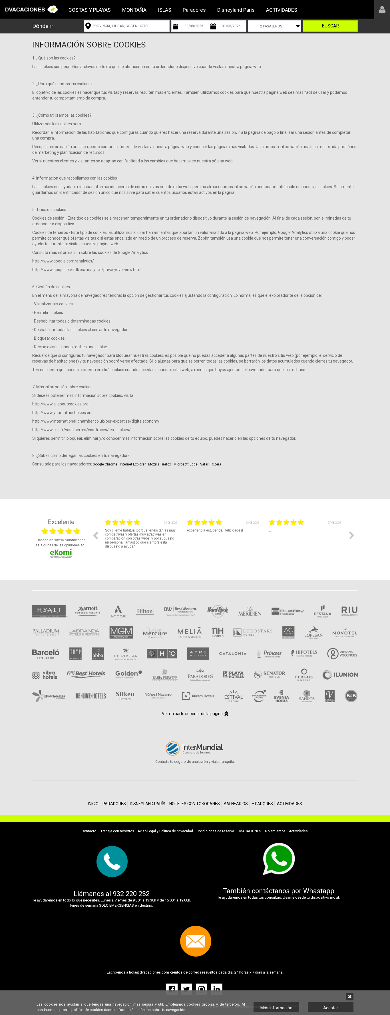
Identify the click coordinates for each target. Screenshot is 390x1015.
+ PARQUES (262, 803)
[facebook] (172, 989)
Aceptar (330, 1007)
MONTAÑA (134, 10)
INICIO (93, 803)
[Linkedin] (217, 989)
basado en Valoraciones (61, 539)
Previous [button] (95, 535)
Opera (216, 464)
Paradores (194, 10)
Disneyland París (236, 10)
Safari (204, 464)
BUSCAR (330, 26)
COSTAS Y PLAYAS (90, 10)
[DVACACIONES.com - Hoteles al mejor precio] (31, 9)
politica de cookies (87, 1010)
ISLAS (164, 10)
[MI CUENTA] (382, 9)
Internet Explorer (133, 464)
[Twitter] (186, 989)
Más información (276, 1007)
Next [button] (351, 535)
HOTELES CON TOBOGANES (194, 803)
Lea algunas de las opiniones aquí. (61, 544)
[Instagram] (202, 989)
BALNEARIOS (236, 803)
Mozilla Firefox (159, 464)
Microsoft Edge (186, 464)
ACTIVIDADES (281, 10)
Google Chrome (105, 464)
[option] (142, 539)
